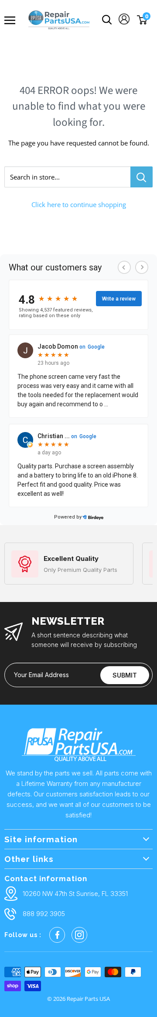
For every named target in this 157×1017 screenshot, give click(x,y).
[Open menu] (12, 20)
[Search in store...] (141, 176)
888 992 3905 (44, 914)
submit (125, 675)
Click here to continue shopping (78, 204)
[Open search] (107, 20)
